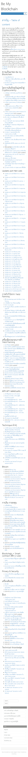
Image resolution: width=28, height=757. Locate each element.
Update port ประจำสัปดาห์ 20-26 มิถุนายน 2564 (15, 212)
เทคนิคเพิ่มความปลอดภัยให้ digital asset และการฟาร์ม (15, 459)
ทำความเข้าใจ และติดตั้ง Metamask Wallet (15, 347)
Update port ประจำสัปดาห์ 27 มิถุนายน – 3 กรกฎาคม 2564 (15, 216)
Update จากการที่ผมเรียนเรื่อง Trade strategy (14, 516)
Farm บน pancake (9, 305)
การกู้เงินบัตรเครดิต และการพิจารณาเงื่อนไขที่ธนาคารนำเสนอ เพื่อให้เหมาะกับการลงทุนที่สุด (15, 98)
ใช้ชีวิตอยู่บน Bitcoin (14, 494)
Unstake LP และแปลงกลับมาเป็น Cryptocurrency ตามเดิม (12, 133)
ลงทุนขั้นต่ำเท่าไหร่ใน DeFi (11, 416)
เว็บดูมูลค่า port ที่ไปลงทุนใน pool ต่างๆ (14, 356)
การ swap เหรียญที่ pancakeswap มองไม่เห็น (15, 434)
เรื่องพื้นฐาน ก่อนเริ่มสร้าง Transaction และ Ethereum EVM (14, 670)
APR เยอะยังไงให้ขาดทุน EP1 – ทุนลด (13, 400)
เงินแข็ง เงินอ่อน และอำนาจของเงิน (17, 522)
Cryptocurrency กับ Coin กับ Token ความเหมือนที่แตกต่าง (15, 155)
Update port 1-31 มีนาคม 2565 (12, 269)
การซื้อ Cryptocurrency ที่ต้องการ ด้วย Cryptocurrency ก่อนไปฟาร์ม (13, 107)
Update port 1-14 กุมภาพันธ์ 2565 (13, 265)
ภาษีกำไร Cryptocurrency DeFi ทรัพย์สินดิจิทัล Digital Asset (14, 613)
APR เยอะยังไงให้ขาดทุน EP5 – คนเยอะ (14, 411)
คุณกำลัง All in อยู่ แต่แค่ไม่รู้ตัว (17, 591)
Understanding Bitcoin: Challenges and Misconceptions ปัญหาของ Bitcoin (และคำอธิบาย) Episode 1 (15, 479)
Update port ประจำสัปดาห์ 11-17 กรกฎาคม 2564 (15, 223)
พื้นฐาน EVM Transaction (11, 673)
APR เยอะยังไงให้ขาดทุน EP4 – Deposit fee (15, 409)
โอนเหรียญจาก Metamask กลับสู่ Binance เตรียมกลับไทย (14, 126)
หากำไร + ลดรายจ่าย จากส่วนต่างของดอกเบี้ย (15, 421)
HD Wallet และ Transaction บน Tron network (13, 689)
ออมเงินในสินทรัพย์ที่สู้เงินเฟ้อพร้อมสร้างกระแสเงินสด (15, 544)
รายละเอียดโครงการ (9, 77)
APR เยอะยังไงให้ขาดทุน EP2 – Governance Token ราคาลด (15, 402)
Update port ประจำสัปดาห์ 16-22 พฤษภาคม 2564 (15, 193)
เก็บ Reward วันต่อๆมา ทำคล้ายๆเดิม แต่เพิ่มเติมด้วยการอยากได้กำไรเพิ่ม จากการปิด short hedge (15, 312)
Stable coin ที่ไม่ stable (10, 158)
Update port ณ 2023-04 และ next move (14, 289)
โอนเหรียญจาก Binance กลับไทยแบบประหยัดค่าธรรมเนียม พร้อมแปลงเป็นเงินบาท (15, 129)
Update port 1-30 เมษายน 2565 (12, 270)
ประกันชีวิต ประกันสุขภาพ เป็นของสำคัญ (15, 627)
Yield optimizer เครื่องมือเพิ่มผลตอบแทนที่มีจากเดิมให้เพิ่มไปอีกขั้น (15, 324)
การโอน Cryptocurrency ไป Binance (13, 102)
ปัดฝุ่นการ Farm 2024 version (17, 380)
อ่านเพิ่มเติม (4, 67)
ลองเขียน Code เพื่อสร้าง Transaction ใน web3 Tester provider (14, 676)
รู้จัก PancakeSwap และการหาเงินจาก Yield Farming (15, 300)
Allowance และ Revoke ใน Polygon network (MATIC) (13, 463)
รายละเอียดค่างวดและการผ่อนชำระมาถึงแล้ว (15, 115)
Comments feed (8, 738)
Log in (5, 732)
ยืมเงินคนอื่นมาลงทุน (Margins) (17, 520)
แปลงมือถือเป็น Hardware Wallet (17, 388)
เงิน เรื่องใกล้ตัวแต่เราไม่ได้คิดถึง (17, 471)
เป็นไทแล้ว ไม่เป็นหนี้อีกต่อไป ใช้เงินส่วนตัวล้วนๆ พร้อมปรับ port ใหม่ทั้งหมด (14, 279)
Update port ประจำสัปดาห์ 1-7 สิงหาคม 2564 (14, 234)
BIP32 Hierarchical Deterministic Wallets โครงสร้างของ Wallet (14, 653)
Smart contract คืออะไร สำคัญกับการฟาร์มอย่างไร (15, 563)
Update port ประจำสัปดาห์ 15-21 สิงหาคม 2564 (15, 242)
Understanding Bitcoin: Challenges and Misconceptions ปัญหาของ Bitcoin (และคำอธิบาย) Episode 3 (15, 490)
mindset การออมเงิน (14, 546)
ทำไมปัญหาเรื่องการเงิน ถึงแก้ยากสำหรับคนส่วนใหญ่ (15, 536)
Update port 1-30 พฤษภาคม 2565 (13, 272)
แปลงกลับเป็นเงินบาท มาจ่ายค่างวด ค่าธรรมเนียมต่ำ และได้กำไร (13, 161)
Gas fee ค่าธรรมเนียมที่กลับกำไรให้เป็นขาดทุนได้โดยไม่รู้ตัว (15, 317)
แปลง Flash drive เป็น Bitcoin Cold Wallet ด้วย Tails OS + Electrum (14, 474)
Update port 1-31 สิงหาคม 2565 (12, 282)
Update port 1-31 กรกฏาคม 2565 (13, 276)
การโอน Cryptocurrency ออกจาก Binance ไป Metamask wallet (15, 113)
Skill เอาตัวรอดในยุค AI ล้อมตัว (17, 644)
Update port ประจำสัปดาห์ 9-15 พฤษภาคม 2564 (15, 189)
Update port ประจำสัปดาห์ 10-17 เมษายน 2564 (15, 175)
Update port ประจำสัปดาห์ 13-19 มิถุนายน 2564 (15, 208)
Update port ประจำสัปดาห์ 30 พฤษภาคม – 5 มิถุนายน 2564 (15, 201)
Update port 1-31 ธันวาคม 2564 (12, 261)
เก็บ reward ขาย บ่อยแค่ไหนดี (11, 418)
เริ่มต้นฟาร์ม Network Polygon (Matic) (14, 379)
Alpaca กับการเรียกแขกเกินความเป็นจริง (14, 607)
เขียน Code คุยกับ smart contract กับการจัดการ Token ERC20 (14, 685)
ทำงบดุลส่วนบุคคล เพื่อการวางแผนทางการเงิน (15, 509)
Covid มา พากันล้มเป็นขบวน (11, 507)
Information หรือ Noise (15, 642)
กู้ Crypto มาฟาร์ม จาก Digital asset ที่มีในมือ (15, 168)
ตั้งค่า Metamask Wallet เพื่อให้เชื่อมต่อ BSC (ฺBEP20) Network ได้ (15, 350)
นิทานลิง (7, 584)
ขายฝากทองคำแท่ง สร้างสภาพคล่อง (18, 622)
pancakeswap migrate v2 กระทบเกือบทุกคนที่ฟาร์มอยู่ (15, 604)
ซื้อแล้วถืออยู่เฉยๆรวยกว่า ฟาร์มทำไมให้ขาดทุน (15, 337)
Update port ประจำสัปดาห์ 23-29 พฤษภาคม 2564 (15, 197)
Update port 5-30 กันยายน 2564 (12, 252)
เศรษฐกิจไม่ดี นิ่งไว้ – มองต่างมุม (17, 624)
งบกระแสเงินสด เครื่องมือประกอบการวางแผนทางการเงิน (15, 512)
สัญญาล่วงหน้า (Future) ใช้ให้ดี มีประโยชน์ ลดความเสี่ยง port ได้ (15, 361)
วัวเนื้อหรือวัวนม (8, 506)
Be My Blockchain (9, 6)
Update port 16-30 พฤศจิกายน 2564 (13, 259)
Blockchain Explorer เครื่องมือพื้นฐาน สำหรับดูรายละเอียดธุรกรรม (15, 567)
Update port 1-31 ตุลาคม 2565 (12, 285)
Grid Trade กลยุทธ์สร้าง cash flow (18, 530)
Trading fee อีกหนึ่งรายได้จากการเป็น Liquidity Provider (13, 328)
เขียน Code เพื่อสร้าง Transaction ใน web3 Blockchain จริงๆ (15, 679)
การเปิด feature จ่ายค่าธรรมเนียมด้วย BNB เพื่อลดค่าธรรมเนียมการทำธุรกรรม (14, 429)
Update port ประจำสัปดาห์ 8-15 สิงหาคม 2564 (14, 238)
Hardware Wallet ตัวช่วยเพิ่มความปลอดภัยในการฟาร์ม (15, 365)
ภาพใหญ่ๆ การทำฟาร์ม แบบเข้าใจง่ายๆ (13, 93)
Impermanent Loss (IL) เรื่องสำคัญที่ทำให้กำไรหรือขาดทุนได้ (14, 321)
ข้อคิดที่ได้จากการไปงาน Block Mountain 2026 (14, 640)
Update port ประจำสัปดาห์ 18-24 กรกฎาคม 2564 (15, 227)
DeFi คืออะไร (8, 345)
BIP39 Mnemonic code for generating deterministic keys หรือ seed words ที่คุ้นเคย (14, 658)
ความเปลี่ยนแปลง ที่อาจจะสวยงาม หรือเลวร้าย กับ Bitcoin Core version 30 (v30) (15, 497)
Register (6, 730)
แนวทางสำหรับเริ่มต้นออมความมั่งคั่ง (14, 549)
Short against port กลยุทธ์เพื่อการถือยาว (15, 540)
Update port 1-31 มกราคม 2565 (12, 263)
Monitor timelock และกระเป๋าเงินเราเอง (14, 373)
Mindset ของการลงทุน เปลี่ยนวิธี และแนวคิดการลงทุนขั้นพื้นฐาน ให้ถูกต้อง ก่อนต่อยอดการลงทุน (15, 526)
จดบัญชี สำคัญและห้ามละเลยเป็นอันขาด (14, 352)
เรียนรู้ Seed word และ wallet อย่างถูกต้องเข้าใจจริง (14, 444)
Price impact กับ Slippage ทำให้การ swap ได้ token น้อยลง (15, 451)
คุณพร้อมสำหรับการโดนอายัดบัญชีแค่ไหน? (15, 630)
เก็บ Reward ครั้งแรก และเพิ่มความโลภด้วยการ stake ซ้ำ (15, 308)
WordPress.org (7, 741)
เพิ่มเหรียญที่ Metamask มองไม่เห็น (13, 432)
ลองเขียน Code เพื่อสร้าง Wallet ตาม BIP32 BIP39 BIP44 (15, 666)
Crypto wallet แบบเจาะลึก (11, 650)
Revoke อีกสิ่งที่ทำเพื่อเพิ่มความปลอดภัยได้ (14, 371)
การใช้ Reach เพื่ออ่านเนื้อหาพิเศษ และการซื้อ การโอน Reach (15, 80)
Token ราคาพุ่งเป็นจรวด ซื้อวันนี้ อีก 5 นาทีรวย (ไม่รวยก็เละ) (15, 587)
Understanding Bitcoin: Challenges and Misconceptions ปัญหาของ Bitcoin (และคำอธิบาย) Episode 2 (15, 484)
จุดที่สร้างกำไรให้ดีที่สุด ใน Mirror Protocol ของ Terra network (14, 448)
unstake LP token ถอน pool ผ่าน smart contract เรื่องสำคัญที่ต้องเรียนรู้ (14, 368)
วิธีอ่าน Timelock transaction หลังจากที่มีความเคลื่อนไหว (14, 376)
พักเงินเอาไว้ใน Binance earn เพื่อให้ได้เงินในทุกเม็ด (15, 440)
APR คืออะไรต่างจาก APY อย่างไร (12, 394)
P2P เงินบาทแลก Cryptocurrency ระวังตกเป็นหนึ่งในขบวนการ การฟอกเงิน (15, 152)
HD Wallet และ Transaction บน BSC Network (13, 692)
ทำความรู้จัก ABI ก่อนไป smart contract (14, 682)
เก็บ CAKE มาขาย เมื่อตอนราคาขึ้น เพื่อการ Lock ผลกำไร (14, 118)
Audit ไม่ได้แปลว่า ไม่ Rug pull (12, 601)
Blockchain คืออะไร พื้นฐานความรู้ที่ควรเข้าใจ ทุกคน (15, 560)
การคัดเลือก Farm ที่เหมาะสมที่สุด (12, 303)
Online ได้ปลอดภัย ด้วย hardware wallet (14, 578)
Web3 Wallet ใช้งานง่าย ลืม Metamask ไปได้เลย (14, 385)
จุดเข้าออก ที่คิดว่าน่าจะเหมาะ (16, 519)
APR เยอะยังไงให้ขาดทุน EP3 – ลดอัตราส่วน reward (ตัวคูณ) (15, 406)
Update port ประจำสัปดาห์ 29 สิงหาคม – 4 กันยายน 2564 (15, 249)
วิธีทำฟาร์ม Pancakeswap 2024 (17, 382)
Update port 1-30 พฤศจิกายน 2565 (13, 287)
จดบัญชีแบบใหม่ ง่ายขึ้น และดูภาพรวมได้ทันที (15, 354)
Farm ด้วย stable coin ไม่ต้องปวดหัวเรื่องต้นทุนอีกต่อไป (14, 137)
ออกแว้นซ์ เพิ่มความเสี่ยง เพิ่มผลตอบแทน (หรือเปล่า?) (15, 148)
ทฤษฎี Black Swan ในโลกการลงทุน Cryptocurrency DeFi (13, 599)
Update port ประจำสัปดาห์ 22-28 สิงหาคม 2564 (15, 245)
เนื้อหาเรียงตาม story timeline (18, 49)
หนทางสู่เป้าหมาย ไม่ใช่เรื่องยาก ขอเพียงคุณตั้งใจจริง (15, 634)
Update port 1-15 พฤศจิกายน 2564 (13, 257)
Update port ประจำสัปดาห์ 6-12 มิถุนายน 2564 (14, 204)
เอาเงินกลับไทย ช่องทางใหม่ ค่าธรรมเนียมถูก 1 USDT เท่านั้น (15, 165)
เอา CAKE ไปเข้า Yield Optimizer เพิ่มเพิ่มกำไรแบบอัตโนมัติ (14, 122)
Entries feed (7, 735)
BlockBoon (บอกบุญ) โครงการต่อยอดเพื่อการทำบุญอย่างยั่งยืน (15, 84)
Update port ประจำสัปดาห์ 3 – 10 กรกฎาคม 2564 (15, 219)
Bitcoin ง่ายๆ (13, 470)
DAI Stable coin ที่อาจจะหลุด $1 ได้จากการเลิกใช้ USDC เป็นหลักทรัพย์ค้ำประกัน (15, 619)
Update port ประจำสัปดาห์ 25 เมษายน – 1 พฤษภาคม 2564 (15, 182)
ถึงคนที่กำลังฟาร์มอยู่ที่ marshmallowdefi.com (10, 610)
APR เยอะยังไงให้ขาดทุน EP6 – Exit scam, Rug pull (14, 414)
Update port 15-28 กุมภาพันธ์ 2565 (13, 267)
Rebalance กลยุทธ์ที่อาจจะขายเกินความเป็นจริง (15, 533)
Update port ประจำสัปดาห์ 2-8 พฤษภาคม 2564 (14, 186)
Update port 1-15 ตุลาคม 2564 (12, 254)
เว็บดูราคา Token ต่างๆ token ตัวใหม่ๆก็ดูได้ (15, 358)
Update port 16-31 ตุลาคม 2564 (12, 256)
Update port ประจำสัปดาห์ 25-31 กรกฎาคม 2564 (15, 230)
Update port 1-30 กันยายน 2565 (12, 283)
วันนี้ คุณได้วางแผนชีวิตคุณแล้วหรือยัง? (13, 616)
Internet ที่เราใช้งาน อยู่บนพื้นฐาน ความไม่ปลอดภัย (14, 575)
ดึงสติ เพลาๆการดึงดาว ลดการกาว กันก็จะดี (14, 590)
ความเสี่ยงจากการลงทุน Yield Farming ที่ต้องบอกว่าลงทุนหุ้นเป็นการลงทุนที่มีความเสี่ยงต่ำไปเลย (15, 333)
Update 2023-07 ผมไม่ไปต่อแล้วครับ (13, 291)
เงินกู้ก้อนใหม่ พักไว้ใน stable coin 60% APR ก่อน (15, 144)
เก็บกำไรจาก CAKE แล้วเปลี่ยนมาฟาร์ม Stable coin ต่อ (15, 141)
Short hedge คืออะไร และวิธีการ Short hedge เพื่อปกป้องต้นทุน (14, 455)
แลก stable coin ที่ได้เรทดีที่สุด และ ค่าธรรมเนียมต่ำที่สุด (14, 436)
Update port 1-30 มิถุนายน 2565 (12, 274)
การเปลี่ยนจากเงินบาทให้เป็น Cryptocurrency (15, 100)
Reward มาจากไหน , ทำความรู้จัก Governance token (12, 397)
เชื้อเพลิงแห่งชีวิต (13, 637)
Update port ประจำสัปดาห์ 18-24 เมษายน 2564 (15, 178)
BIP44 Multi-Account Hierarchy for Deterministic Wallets (13, 662)
